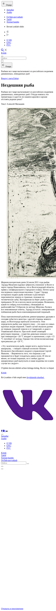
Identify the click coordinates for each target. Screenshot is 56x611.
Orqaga (8, 5)
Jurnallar (10, 10)
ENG (9, 42)
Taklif (9, 19)
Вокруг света (7, 78)
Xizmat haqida (13, 22)
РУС (9, 45)
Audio (9, 12)
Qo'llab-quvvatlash (15, 17)
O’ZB (9, 40)
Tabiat (16, 78)
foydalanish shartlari (35, 377)
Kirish (3, 53)
